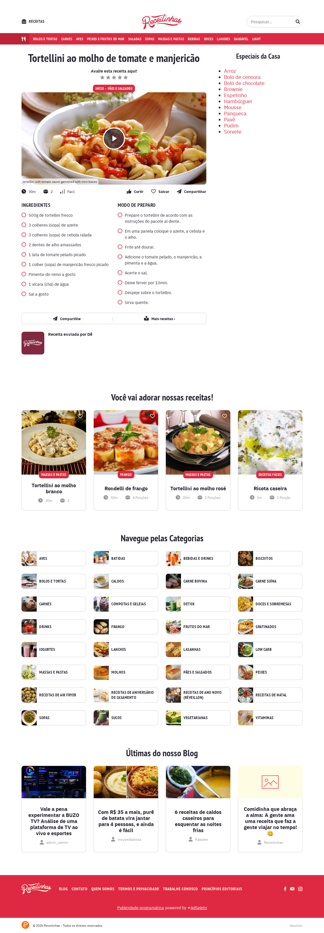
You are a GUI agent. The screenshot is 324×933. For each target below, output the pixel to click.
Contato (80, 889)
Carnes (66, 39)
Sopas (149, 39)
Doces (208, 39)
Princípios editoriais (222, 889)
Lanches (223, 39)
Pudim (231, 125)
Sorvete (232, 131)
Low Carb (264, 649)
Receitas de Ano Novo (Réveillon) (202, 695)
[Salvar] (80, 416)
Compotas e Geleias (128, 604)
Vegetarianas (196, 717)
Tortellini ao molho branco (54, 488)
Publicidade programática (140, 907)
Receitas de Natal (271, 695)
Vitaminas (265, 717)
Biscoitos (264, 558)
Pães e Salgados (120, 88)
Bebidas (194, 39)
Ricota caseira (270, 488)
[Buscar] (298, 21)
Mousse (232, 107)
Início (99, 88)
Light (256, 39)
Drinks (45, 626)
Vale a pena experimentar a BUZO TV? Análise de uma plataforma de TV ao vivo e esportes (53, 821)
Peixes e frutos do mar (106, 39)
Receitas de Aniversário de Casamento (132, 695)
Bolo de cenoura (242, 76)
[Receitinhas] (162, 21)
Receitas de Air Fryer (57, 695)
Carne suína (266, 581)
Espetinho (235, 95)
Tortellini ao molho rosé (198, 488)
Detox (189, 604)
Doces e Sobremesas (273, 604)
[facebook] (285, 889)
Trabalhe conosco (180, 889)
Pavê (229, 119)
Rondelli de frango (126, 488)
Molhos (118, 672)
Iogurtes (47, 649)
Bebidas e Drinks (198, 558)
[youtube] (292, 888)
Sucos (116, 717)
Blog (63, 889)
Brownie (233, 88)
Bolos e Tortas (52, 581)
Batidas (118, 558)
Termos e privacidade (138, 889)
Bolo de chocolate (244, 82)
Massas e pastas (171, 39)
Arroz (230, 70)
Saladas (134, 39)
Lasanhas (192, 649)
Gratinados (266, 626)
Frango (117, 626)
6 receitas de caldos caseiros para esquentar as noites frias (198, 821)
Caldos (117, 581)
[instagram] (300, 889)
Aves (79, 39)
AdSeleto (199, 907)
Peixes (261, 672)
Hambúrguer (238, 101)
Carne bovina (195, 581)
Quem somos (102, 889)
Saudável (241, 39)
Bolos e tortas (45, 39)
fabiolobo (296, 925)
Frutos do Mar (197, 626)
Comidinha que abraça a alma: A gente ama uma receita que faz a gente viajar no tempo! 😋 (270, 821)
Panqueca (235, 113)
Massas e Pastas (53, 672)
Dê (89, 334)
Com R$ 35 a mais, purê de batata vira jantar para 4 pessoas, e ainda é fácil (126, 821)
